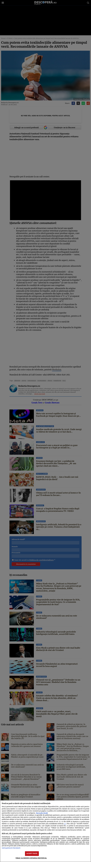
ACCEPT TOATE (31, 853)
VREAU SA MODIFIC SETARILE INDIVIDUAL (31, 858)
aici (65, 823)
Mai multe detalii (42, 813)
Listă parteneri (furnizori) (11, 848)
